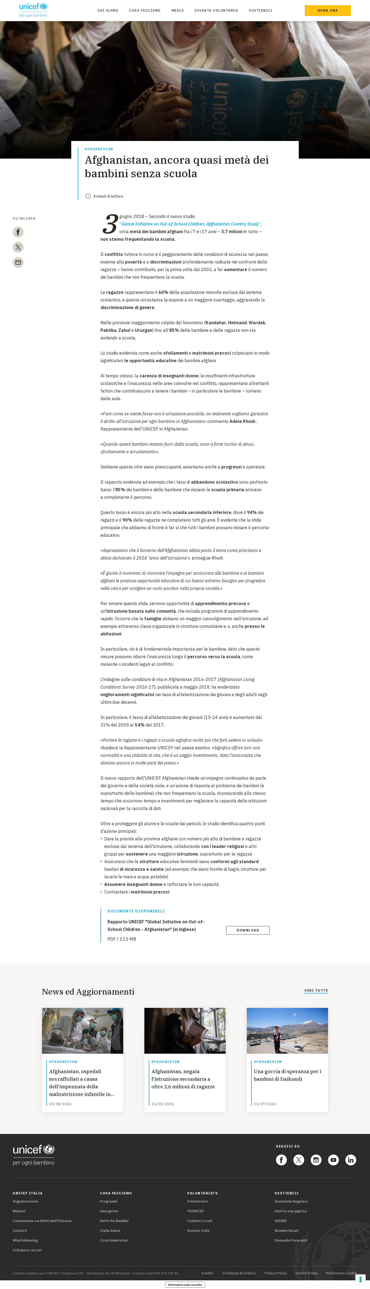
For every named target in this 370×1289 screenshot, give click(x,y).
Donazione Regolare (291, 1201)
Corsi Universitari (114, 1240)
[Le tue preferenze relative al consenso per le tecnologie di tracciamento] (360, 1279)
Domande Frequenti (291, 1240)
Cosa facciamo (145, 10)
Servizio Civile (198, 1231)
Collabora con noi (27, 1250)
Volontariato (198, 1201)
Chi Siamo (108, 10)
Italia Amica (110, 1231)
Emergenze (109, 1211)
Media (178, 10)
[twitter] (18, 248)
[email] (18, 263)
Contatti (20, 1231)
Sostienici (260, 10)
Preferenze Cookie (341, 1273)
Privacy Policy (276, 1273)
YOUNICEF (195, 1211)
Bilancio (19, 1211)
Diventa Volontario (216, 10)
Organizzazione (25, 1201)
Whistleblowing (25, 1240)
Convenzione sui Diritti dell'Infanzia (42, 1221)
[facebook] (18, 233)
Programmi (108, 1201)
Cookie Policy (306, 1273)
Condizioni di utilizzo (239, 1273)
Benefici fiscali (286, 1231)
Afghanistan (99, 149)
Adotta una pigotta (291, 1211)
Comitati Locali (199, 1221)
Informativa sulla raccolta (185, 1284)
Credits (207, 1273)
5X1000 (280, 1221)
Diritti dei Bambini (114, 1221)
